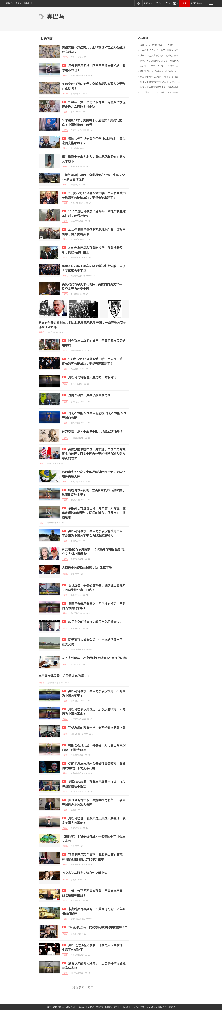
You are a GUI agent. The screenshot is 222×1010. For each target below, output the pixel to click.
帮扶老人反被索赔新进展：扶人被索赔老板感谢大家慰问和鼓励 (161, 61)
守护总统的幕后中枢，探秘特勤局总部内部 (97, 727)
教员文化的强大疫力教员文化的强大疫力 (95, 621)
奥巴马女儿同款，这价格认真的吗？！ (64, 675)
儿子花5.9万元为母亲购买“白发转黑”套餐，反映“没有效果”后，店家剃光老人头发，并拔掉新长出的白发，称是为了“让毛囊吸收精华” (161, 55)
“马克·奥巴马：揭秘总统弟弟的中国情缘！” (97, 927)
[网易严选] (158, 3)
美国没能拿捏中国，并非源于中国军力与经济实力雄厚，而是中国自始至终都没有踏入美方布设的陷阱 (94, 454)
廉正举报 (163, 1007)
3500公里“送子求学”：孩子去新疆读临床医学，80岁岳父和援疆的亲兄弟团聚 (161, 50)
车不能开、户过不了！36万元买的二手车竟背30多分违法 (161, 66)
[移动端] (138, 3)
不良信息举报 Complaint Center (145, 1007)
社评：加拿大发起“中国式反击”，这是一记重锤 (161, 82)
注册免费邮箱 (196, 3)
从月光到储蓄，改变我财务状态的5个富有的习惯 (94, 658)
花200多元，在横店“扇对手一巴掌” (156, 45)
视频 (65, 75)
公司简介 (91, 1007)
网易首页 (9, 3)
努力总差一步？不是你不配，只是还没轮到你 (92, 431)
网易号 (65, 57)
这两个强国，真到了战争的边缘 (89, 395)
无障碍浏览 (28, 3)
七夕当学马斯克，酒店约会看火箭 (84, 873)
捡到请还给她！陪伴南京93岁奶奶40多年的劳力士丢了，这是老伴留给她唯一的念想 (161, 71)
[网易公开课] (147, 3)
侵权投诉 (171, 1007)
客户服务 (117, 1007)
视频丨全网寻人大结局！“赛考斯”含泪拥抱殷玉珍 (161, 77)
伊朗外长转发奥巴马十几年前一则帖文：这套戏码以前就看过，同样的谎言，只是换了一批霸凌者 (94, 513)
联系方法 (99, 1007)
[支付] (168, 3)
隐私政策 (126, 1007)
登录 (184, 3)
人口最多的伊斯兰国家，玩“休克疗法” (87, 567)
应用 (17, 3)
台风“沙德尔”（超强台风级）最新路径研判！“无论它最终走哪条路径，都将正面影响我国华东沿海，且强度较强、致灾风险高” (161, 92)
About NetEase (79, 1007)
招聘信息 (108, 1007)
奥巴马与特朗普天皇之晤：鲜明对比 (92, 377)
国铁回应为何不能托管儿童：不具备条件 (159, 87)
